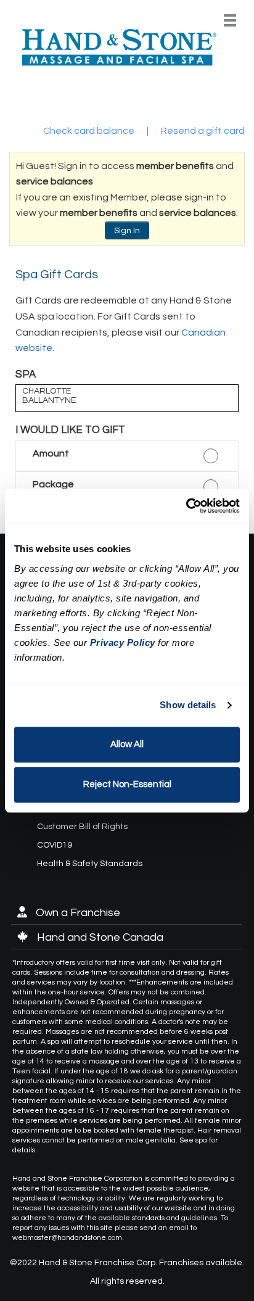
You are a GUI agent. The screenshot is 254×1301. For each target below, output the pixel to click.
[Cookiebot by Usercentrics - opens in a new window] (186, 506)
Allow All (127, 744)
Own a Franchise (76, 913)
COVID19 (54, 845)
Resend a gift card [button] (203, 131)
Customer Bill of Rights (82, 826)
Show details (188, 705)
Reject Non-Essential (127, 784)
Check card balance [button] (88, 131)
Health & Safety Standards (89, 863)
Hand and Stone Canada (99, 937)
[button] (127, 456)
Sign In (127, 230)
